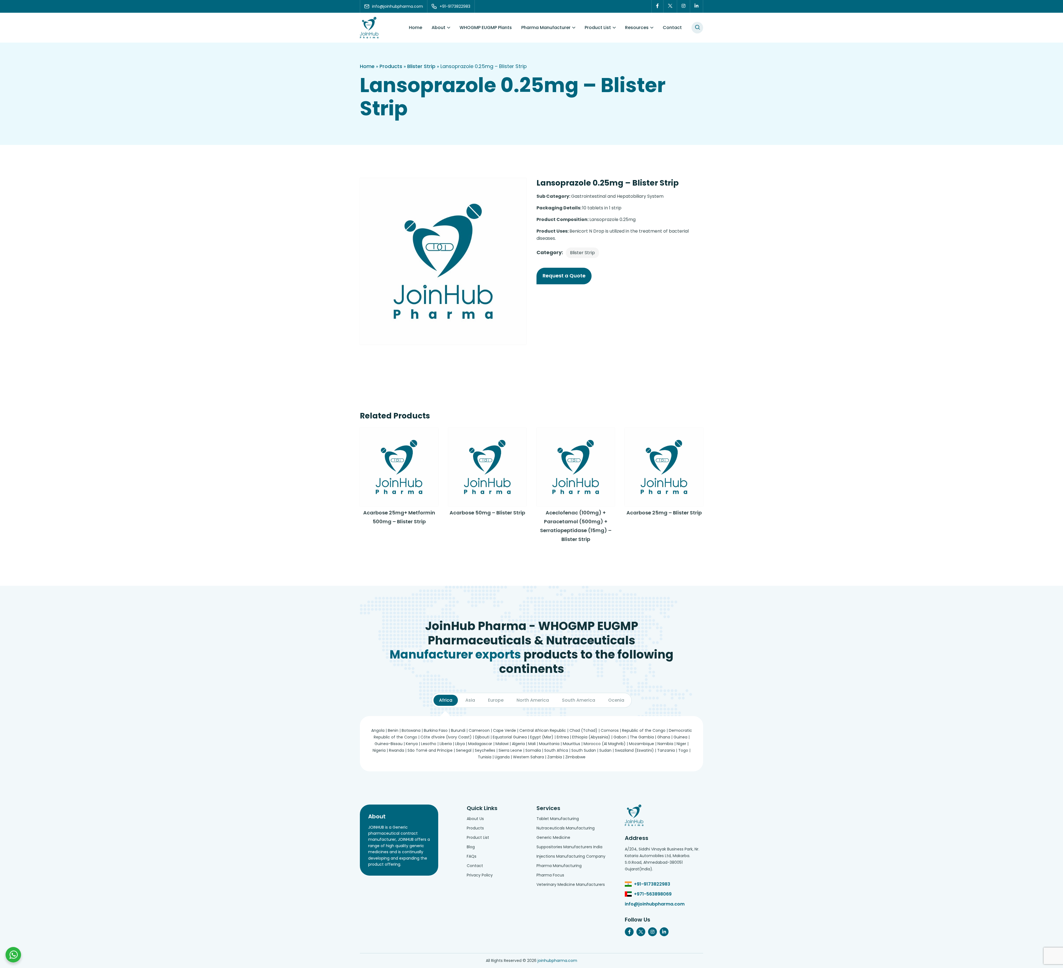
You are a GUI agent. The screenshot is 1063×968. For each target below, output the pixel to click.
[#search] (697, 27)
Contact (672, 27)
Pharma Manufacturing (559, 865)
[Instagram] (683, 6)
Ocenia (616, 700)
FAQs (471, 856)
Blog (471, 847)
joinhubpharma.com (557, 960)
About (438, 27)
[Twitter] (670, 6)
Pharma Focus (550, 875)
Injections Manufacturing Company (570, 856)
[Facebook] (657, 6)
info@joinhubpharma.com (655, 904)
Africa (445, 700)
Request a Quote (564, 275)
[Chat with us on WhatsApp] (13, 954)
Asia (470, 700)
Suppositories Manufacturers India (569, 847)
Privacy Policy (480, 875)
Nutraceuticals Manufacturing (565, 828)
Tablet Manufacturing (557, 818)
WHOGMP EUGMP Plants (486, 27)
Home (415, 27)
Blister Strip (421, 66)
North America (533, 700)
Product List (598, 27)
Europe (496, 700)
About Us (475, 818)
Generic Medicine (553, 837)
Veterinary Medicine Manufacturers (570, 884)
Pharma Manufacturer (546, 27)
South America (578, 700)
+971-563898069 (653, 894)
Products (391, 66)
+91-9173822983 (652, 884)
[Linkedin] (696, 6)
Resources (637, 27)
